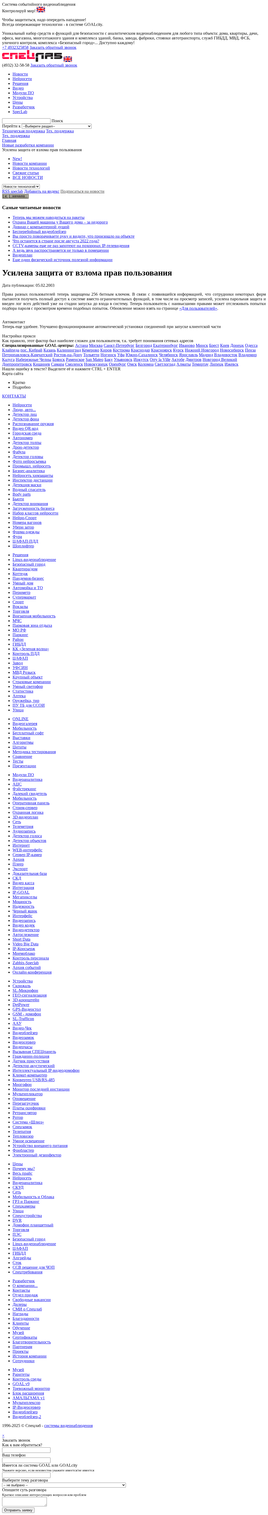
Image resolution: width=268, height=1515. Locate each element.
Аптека (19, 696)
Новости (20, 74)
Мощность (22, 901)
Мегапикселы (25, 897)
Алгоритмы (23, 742)
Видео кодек (24, 925)
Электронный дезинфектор (37, 1155)
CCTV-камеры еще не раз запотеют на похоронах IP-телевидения (71, 245)
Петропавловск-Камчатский (27, 355)
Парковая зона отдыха (32, 625)
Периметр (21, 592)
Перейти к (11, 126)
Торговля (21, 611)
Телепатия (22, 1131)
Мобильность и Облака (33, 1197)
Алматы (183, 364)
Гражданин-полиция (31, 1056)
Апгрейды (22, 1258)
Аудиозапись (24, 831)
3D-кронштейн (26, 1000)
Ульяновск (123, 359)
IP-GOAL (21, 892)
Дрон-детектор (26, 447)
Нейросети (22, 79)
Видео (18, 88)
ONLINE (21, 719)
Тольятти (91, 355)
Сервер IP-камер (27, 854)
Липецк (217, 364)
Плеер (18, 864)
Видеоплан (22, 255)
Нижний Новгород (202, 350)
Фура (17, 536)
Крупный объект (28, 677)
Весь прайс (22, 1173)
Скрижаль (22, 986)
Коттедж (20, 573)
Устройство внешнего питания (40, 1145)
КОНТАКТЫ (14, 396)
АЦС (17, 784)
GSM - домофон (27, 1014)
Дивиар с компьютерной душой (41, 227)
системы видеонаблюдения (68, 1425)
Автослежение (26, 934)
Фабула (19, 452)
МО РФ (19, 630)
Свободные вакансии (32, 1299)
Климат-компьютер (30, 1075)
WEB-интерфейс (27, 850)
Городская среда (27, 433)
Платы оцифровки (29, 1108)
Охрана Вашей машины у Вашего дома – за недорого (60, 222)
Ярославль (188, 355)
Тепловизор (23, 1136)
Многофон (22, 1084)
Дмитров (194, 359)
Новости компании (30, 163)
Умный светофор (28, 686)
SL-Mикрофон (25, 990)
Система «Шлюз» (28, 1122)
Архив (18, 859)
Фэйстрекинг (24, 789)
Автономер (23, 438)
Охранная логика (28, 812)
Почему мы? (24, 1168)
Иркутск (141, 359)
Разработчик (24, 107)
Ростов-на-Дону (68, 355)
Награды (20, 1314)
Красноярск (161, 350)
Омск (132, 364)
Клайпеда (10, 350)
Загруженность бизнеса (33, 508)
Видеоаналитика (27, 779)
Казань (49, 350)
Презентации (24, 766)
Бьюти (18, 499)
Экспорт (20, 869)
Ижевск (231, 364)
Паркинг (20, 635)
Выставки (21, 737)
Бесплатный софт (28, 733)
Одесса (251, 345)
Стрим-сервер (25, 807)
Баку (108, 359)
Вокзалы (20, 606)
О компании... (25, 1285)
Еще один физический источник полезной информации (63, 260)
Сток (17, 1262)
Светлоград (165, 364)
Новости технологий (31, 168)
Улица (18, 710)
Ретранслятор (25, 1112)
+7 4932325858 (15, 47)
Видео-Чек (22, 1028)
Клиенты (21, 1323)
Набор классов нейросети (35, 513)
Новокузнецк (96, 364)
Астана (81, 345)
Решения (20, 83)
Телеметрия (23, 826)
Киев (224, 345)
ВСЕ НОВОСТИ (28, 177)
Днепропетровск (17, 364)
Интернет (21, 845)
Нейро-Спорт (25, 518)
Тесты (18, 761)
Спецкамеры (24, 1206)
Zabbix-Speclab (26, 963)
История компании (30, 1356)
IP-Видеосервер (27, 1407)
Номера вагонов (27, 522)
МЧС (17, 620)
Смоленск (74, 364)
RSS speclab (12, 191)
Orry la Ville (160, 359)
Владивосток (225, 355)
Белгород (144, 345)
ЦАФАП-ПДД (25, 541)
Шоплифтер (23, 546)
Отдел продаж (25, 1295)
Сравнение (22, 756)
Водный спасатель (29, 489)
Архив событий (27, 967)
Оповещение (24, 1098)
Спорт (18, 602)
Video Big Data (25, 944)
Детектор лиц (25, 414)
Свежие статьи (26, 173)
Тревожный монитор (31, 1388)
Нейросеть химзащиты (33, 475)
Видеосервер (24, 1042)
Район (18, 639)
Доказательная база (30, 873)
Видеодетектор (26, 930)
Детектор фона (26, 419)
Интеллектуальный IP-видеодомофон (46, 1070)
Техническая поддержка (23, 131)
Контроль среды (27, 1379)
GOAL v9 (21, 1384)
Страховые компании (32, 682)
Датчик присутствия (31, 1061)
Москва (96, 345)
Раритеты (21, 1374)
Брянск (58, 359)
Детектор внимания (30, 503)
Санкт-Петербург (119, 345)
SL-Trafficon (23, 1018)
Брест (214, 345)
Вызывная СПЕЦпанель (34, 1051)
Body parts (22, 494)
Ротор (18, 1117)
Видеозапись (24, 920)
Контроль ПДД (26, 653)
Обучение (21, 1328)
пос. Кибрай (31, 350)
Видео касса (23, 883)
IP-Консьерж (24, 948)
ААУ (17, 1023)
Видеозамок (23, 1037)
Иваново (187, 345)
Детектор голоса (27, 836)
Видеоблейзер (25, 1033)
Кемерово (90, 350)
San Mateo (94, 359)
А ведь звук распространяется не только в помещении (61, 250)
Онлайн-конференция (32, 972)
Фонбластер (23, 1150)
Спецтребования (27, 1272)
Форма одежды (26, 532)
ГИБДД (19, 644)
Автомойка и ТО (28, 588)
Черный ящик (25, 911)
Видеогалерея (25, 723)
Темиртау (200, 364)
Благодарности (26, 1318)
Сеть (17, 822)
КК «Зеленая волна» (31, 649)
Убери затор (23, 527)
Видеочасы (22, 1047)
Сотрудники (24, 1361)
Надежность (23, 906)
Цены (18, 102)
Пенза (250, 350)
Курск (178, 350)
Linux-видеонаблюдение (34, 559)
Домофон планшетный (33, 1225)
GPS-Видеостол (27, 1009)
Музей (18, 1332)
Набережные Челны (33, 359)
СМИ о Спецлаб (27, 1309)
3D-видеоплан (25, 817)
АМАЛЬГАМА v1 (29, 1398)
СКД (17, 878)
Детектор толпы (27, 442)
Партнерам (22, 1346)
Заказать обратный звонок (53, 47)
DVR (17, 1220)
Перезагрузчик (26, 1103)
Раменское (75, 359)
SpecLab (20, 111)
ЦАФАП (20, 658)
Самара (57, 364)
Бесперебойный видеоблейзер (39, 231)
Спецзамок (22, 1127)
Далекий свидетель (30, 793)
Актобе (178, 359)
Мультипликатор (28, 1094)
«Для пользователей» (198, 308)
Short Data (21, 939)
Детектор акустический (34, 1065)
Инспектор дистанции (33, 480)
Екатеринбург (165, 345)
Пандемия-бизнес (28, 578)
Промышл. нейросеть (32, 466)
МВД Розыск (24, 672)
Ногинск (108, 355)
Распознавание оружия (33, 424)
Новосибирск (232, 350)
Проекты (21, 1351)
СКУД (18, 1187)
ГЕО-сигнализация (30, 995)
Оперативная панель (31, 803)
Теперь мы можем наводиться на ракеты (49, 217)
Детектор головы (28, 456)
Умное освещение (28, 1141)
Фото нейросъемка (29, 461)
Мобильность (25, 728)
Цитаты (19, 747)
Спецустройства (27, 1215)
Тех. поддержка (60, 131)
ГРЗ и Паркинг (26, 1201)
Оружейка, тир (26, 700)
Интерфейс (22, 916)
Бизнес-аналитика (29, 471)
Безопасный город (29, 564)
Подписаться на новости (82, 191)
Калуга (8, 359)
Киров (106, 350)
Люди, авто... (24, 409)
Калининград (69, 350)
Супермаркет (24, 597)
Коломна (146, 364)
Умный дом (23, 583)
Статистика (23, 691)
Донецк (237, 345)
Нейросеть (22, 1178)
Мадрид (206, 355)
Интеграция (23, 887)
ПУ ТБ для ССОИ (29, 705)
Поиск (57, 121)
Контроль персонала (31, 958)
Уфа (121, 355)
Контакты (21, 1290)
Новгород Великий (220, 359)
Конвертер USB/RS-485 (34, 1080)
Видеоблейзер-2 (27, 1416)
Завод (18, 663)
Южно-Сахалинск (142, 355)
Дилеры (20, 1304)
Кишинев (41, 364)
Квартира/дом (25, 569)
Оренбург (117, 364)
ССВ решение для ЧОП (34, 1267)
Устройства (23, 97)
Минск (202, 345)
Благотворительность (32, 1342)
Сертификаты (25, 1337)
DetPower (21, 1004)
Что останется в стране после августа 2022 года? (56, 241)
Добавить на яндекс (41, 191)
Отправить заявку (18, 1510)
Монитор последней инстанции (41, 1089)
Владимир (247, 355)
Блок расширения (28, 1393)
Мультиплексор (26, 1402)
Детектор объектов (29, 840)
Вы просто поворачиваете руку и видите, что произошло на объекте (74, 236)
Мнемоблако (24, 953)
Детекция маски (27, 485)
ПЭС (17, 1234)
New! (17, 158)
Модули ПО (23, 93)
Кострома (121, 350)
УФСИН (20, 667)
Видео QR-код (25, 428)
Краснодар (140, 350)
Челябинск (168, 355)
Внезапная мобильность (34, 616)
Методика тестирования (34, 752)
